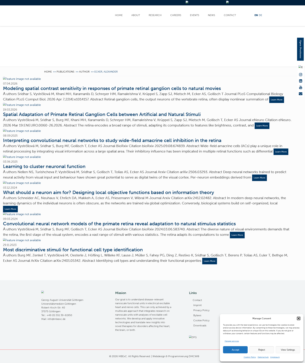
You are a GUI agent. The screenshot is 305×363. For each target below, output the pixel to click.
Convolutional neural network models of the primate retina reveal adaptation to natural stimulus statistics (119, 224)
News (211, 15)
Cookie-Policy (250, 357)
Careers (175, 15)
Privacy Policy (201, 310)
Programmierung (178, 356)
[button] (298, 318)
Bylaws (197, 315)
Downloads (199, 325)
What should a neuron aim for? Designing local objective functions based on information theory (108, 192)
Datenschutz (263, 357)
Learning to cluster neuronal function (44, 166)
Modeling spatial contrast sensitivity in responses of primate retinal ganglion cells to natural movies (112, 88)
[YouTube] (300, 87)
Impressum (275, 357)
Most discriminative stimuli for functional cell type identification (73, 250)
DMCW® (194, 356)
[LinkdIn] (300, 81)
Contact (230, 15)
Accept (235, 349)
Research (155, 15)
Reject (261, 349)
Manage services (232, 341)
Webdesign (158, 356)
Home (119, 15)
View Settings (288, 349)
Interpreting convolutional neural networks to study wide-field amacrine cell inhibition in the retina (112, 140)
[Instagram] (300, 74)
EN (256, 15)
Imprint (197, 305)
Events (194, 15)
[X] (300, 68)
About (135, 15)
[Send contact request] (300, 93)
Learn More (276, 99)
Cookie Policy (201, 320)
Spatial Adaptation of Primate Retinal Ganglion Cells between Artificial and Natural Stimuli (102, 114)
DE (260, 15)
